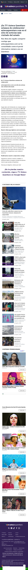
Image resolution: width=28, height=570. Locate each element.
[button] (24, 565)
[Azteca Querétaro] (14, 6)
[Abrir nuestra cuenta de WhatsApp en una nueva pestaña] (19, 528)
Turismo (16, 10)
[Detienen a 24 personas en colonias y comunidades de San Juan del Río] (8, 284)
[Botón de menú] (1, 6)
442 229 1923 (17, 542)
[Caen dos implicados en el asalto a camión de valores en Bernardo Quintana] (8, 227)
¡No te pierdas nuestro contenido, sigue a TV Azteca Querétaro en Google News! (14, 172)
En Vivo (25, 10)
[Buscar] (26, 6)
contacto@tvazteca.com (19, 541)
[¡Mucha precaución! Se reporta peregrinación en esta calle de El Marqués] (8, 238)
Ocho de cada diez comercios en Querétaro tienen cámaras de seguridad (12, 212)
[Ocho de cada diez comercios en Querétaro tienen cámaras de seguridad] (14, 198)
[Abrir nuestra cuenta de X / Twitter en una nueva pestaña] (9, 528)
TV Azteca (10, 2)
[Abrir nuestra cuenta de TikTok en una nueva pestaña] (14, 528)
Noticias (9, 10)
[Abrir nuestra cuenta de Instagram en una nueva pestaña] (11, 528)
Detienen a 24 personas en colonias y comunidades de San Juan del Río (19, 283)
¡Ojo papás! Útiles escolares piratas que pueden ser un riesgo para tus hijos (19, 318)
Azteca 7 (23, 2)
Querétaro (3, 10)
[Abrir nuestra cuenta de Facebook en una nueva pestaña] (16, 528)
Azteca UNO (16, 2)
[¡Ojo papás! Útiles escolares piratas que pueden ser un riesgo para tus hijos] (8, 319)
